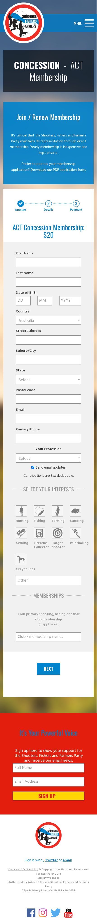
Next (48, 668)
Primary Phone (28, 429)
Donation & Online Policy (23, 869)
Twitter (51, 860)
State (20, 370)
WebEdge (53, 878)
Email (20, 410)
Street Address (28, 331)
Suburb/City (26, 351)
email (67, 860)
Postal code (25, 390)
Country (22, 311)
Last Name (24, 273)
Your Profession (48, 449)
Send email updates (51, 468)
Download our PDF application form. (58, 170)
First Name (25, 253)
